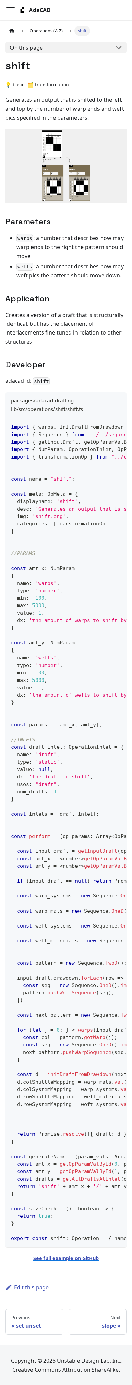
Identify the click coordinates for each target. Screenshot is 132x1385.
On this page (26, 47)
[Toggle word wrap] (106, 426)
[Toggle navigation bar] (10, 10)
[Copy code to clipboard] (118, 426)
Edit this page (31, 1287)
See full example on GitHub (66, 1258)
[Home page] (11, 31)
